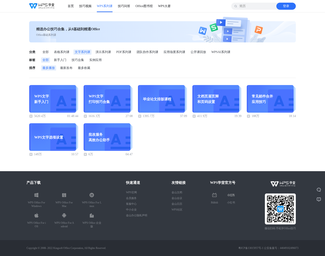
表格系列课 (61, 52)
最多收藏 (84, 68)
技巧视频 (85, 6)
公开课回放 (198, 52)
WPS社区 (177, 209)
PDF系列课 (123, 52)
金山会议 (177, 198)
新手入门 (60, 60)
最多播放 (48, 68)
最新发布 (66, 68)
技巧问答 (124, 6)
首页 (71, 6)
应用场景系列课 (174, 52)
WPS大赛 (164, 6)
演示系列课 (103, 52)
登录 (286, 6)
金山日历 (177, 203)
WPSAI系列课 (220, 52)
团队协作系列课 (147, 52)
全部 (45, 52)
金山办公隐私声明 (136, 215)
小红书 (231, 202)
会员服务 (131, 198)
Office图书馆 (144, 6)
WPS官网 (131, 192)
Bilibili (214, 202)
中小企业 (131, 209)
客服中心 (131, 203)
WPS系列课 (105, 6)
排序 (32, 68)
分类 (32, 52)
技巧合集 (78, 60)
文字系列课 (82, 52)
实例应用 (95, 60)
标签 (32, 60)
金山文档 (177, 192)
